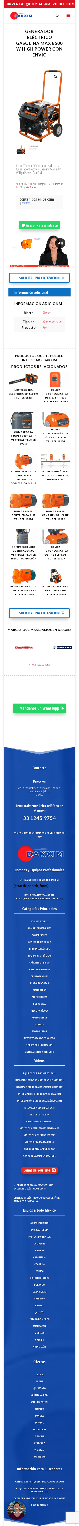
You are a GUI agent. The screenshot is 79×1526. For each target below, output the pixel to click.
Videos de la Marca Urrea (39, 1142)
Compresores (39, 935)
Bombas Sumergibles (39, 928)
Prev (11, 648)
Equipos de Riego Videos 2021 (39, 1073)
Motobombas (39, 997)
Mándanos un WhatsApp (39, 708)
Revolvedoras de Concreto (39, 1038)
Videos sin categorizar (39, 1121)
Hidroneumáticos (39, 949)
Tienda (28, 165)
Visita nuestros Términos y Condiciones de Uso (39, 834)
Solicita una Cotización (39, 277)
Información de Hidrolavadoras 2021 (39, 1094)
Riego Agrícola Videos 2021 (39, 1107)
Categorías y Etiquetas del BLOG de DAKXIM (39, 1481)
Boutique (21, 898)
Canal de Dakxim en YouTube (39, 1155)
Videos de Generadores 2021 (39, 1135)
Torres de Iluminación (39, 1045)
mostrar (26, 203)
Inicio (19, 165)
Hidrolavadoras (39, 983)
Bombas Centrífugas (39, 955)
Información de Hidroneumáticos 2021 (39, 1100)
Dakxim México (39, 1505)
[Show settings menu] (43, 264)
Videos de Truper (39, 1114)
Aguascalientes (39, 1223)
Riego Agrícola (39, 1010)
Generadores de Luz (46, 165)
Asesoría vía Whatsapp (42, 225)
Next (68, 648)
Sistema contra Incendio (39, 1052)
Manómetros (39, 1017)
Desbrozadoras (39, 976)
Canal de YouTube (37, 1170)
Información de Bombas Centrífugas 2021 (39, 1080)
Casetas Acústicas (39, 969)
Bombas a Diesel (39, 921)
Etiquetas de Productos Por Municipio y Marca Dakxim (39, 1490)
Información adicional (31, 292)
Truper (33, 187)
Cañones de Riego (39, 962)
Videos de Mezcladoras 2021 (39, 1149)
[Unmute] (36, 264)
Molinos (39, 1024)
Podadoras (39, 1003)
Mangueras (39, 990)
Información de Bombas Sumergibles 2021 (39, 1087)
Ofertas (39, 1361)
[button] (55, 76)
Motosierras (39, 1031)
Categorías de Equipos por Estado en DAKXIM (39, 1498)
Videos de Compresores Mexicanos (39, 1128)
